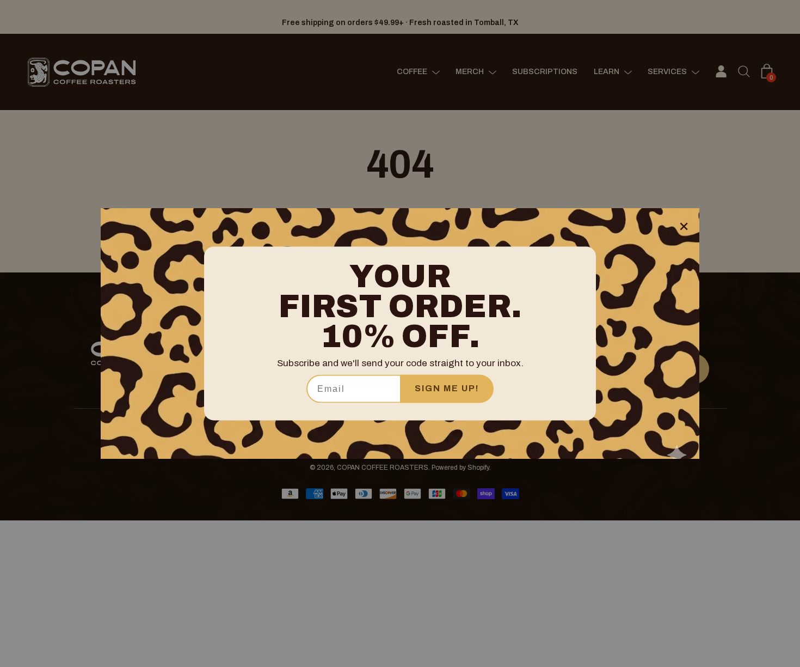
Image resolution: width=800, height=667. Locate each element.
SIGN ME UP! (447, 388)
